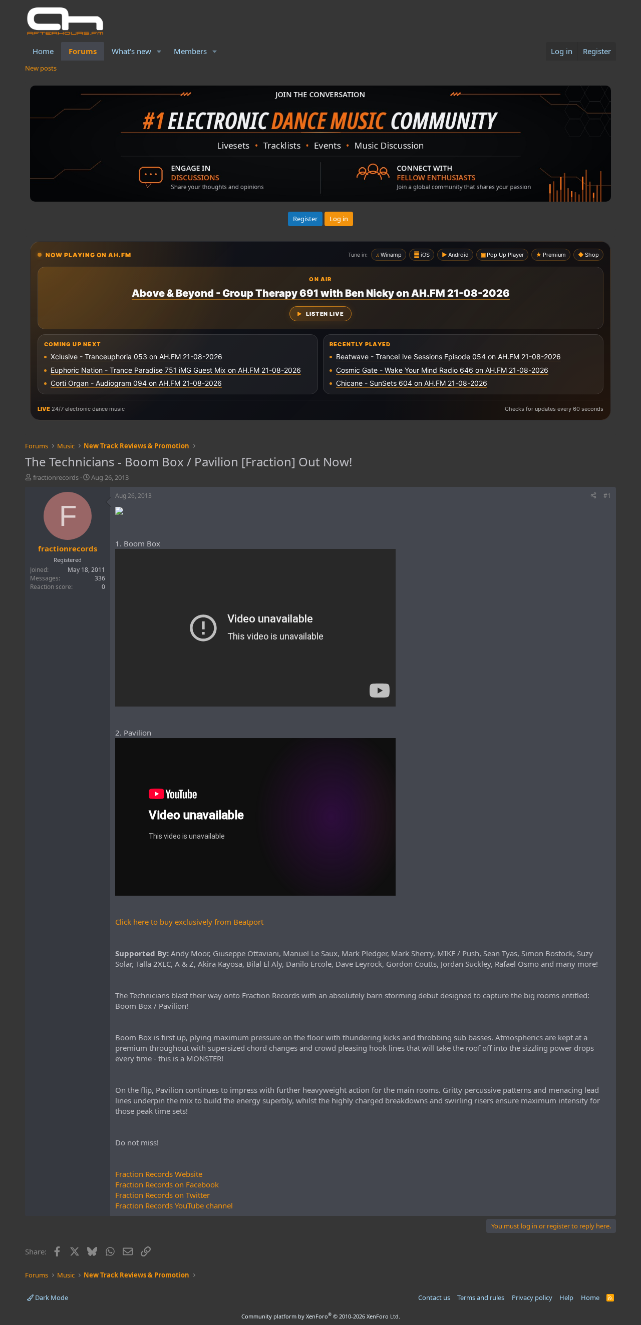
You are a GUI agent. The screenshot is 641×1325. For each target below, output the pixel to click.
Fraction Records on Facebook (167, 1184)
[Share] (593, 496)
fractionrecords (56, 477)
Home (43, 51)
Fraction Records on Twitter (162, 1195)
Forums (83, 51)
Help (566, 1297)
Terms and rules (480, 1297)
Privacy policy (532, 1297)
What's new (131, 51)
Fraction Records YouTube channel (174, 1205)
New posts (41, 68)
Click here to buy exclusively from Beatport (189, 922)
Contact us (434, 1297)
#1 (607, 495)
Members (190, 51)
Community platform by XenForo (320, 1316)
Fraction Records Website (158, 1174)
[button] (159, 51)
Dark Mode (51, 1297)
